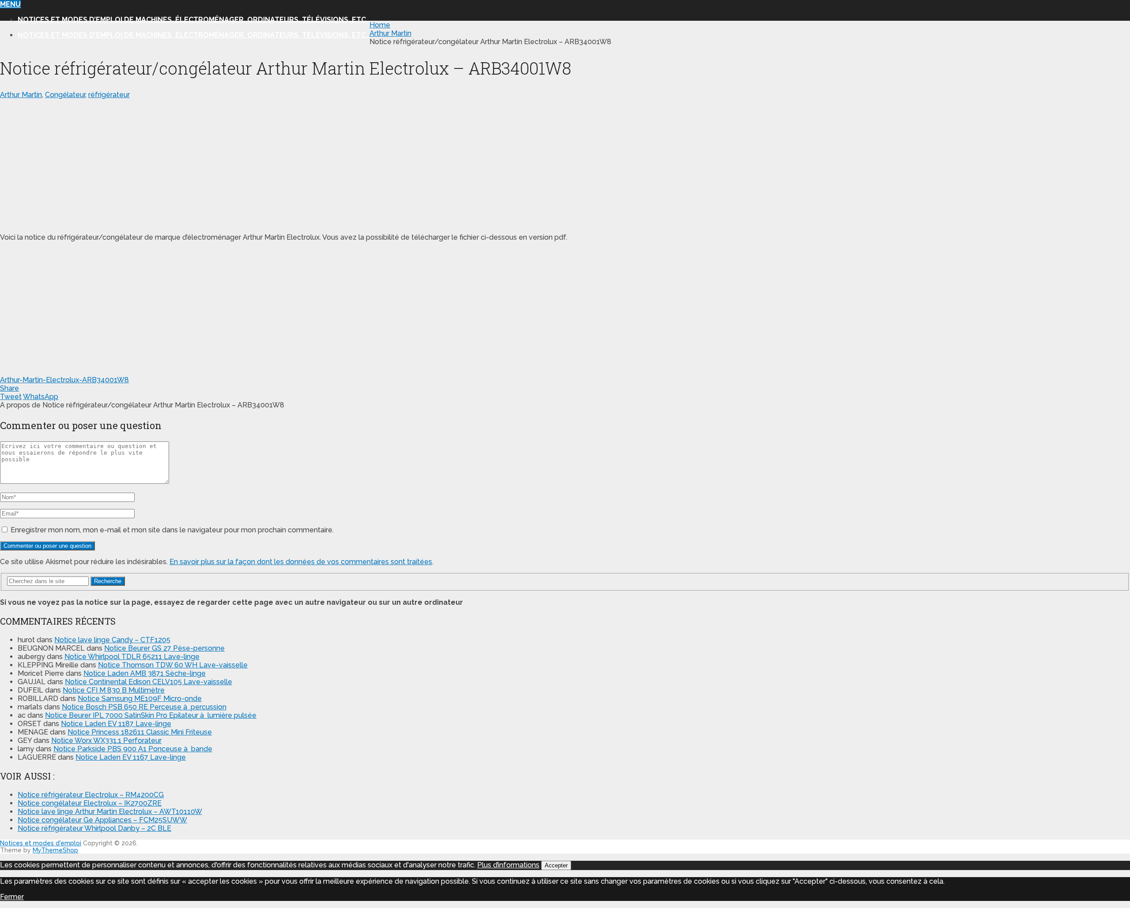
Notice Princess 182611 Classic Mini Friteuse (140, 732)
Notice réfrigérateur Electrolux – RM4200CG (91, 795)
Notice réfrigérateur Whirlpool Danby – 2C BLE (94, 828)
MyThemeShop (55, 850)
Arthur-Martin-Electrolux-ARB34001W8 (64, 380)
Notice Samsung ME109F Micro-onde (140, 698)
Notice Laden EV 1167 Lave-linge (130, 757)
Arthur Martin (21, 94)
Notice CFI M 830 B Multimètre (114, 690)
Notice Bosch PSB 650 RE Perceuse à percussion (144, 707)
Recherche (107, 581)
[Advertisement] (265, 164)
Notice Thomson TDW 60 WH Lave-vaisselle (173, 665)
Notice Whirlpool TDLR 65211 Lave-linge (132, 656)
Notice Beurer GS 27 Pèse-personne (164, 648)
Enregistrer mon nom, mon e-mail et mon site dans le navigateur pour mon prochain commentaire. (172, 530)
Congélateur (65, 94)
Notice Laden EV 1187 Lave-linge (116, 724)
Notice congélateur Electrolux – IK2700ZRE (90, 803)
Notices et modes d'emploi (40, 843)
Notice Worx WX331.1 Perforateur (106, 740)
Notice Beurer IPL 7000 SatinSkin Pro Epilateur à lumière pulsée (150, 715)
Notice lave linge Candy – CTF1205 (112, 640)
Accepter (556, 865)
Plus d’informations (508, 865)
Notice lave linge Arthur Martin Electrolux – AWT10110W (110, 811)
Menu (10, 4)
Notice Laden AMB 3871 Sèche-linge (144, 673)
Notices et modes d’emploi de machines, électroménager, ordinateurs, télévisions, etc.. (193, 19)
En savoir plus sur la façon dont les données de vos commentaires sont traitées (301, 562)
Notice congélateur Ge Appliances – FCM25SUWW (102, 820)
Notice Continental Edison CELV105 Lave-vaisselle (148, 682)
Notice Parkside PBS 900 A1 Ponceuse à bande (132, 749)
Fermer (12, 897)
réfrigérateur (109, 94)
